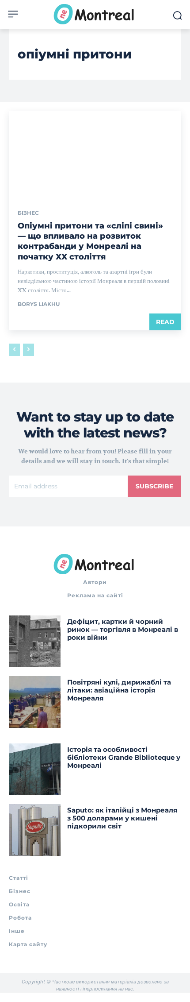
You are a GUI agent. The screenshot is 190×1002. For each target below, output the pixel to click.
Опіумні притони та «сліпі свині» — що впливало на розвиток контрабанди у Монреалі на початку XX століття (90, 241)
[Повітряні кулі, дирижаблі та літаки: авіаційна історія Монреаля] (35, 702)
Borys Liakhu (39, 304)
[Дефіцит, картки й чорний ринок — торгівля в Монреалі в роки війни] (35, 641)
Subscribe (154, 486)
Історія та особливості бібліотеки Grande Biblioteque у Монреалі (123, 757)
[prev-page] (14, 350)
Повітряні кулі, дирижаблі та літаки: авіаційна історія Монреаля (119, 690)
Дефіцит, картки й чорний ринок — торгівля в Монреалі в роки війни (122, 629)
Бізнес (28, 213)
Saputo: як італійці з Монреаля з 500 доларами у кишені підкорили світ (122, 818)
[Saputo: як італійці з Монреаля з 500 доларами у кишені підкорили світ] (35, 830)
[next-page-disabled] (28, 350)
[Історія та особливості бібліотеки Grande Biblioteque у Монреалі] (35, 769)
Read (165, 322)
